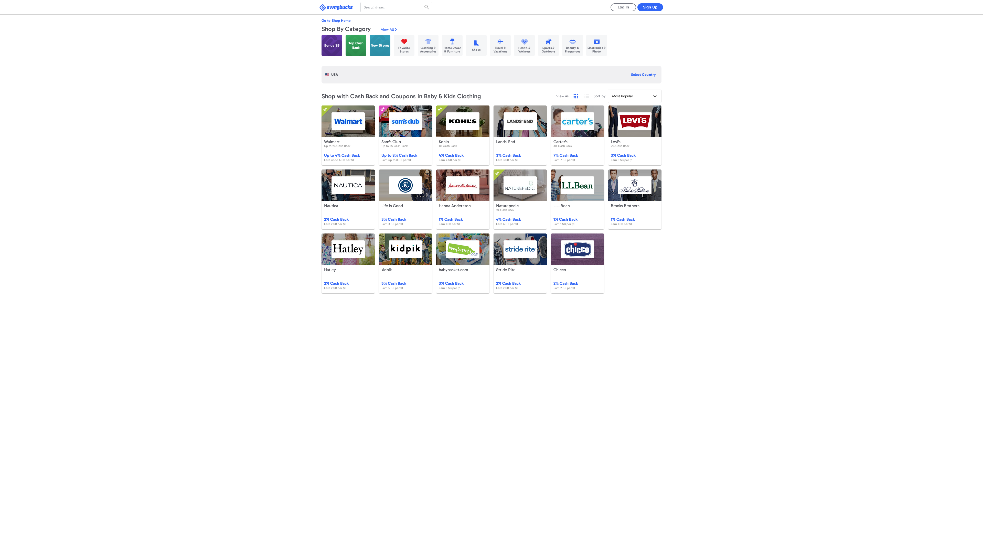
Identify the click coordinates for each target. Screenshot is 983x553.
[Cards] (576, 96)
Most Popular (622, 96)
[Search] (427, 7)
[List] (587, 96)
